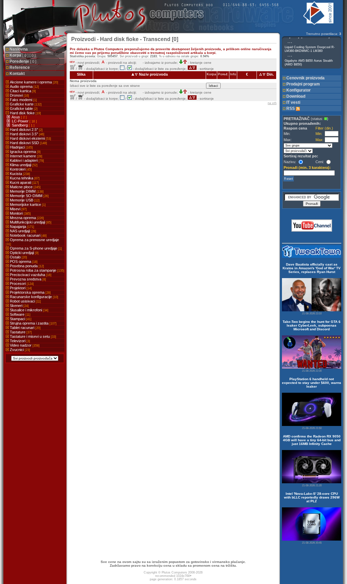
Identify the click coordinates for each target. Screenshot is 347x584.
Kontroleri (20, 169)
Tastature (20, 332)
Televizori (19, 341)
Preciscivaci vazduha (30, 275)
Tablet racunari (25, 328)
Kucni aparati (24, 182)
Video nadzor (24, 345)
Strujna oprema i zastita (33, 323)
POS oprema (23, 261)
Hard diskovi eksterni (30, 138)
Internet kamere (25, 156)
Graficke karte (25, 104)
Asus (16, 117)
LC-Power (20, 121)
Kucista (19, 174)
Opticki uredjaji (24, 253)
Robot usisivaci (25, 301)
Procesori (21, 283)
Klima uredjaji (23, 165)
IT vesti (293, 102)
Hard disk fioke (25, 113)
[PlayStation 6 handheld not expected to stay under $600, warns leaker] (311, 409)
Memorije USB (24, 200)
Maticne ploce (25, 187)
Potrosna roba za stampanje (36, 270)
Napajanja (21, 227)
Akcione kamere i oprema (33, 82)
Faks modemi (23, 100)
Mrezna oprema (26, 218)
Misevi (18, 209)
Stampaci (20, 319)
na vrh (272, 103)
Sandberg (20, 125)
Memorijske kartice (27, 204)
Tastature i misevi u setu (32, 336)
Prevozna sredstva (27, 279)
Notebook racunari (28, 235)
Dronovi (19, 95)
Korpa (22, 55)
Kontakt (17, 73)
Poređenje (22, 61)
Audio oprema (24, 86)
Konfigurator (298, 90)
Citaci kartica (22, 91)
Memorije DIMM (26, 191)
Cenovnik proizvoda (305, 78)
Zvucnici (19, 350)
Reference (19, 67)
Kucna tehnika (24, 178)
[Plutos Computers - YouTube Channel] (311, 230)
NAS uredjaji (22, 231)
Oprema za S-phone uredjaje (35, 248)
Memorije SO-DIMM (29, 196)
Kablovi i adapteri (26, 160)
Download (295, 96)
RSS (291, 108)
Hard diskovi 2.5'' (26, 130)
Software (19, 314)
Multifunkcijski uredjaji (30, 222)
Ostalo (18, 257)
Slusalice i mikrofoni (28, 310)
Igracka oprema (25, 152)
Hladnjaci (21, 147)
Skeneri (19, 306)
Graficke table (23, 108)
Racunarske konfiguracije (33, 297)
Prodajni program (303, 84)
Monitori (20, 213)
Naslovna (18, 49)
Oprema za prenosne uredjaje (32, 242)
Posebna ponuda (26, 266)
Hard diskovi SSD (28, 143)
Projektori (20, 288)
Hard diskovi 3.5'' (26, 134)
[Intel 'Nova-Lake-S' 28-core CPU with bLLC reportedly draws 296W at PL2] (311, 524)
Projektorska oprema (30, 292)
